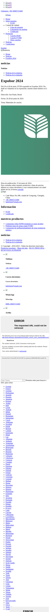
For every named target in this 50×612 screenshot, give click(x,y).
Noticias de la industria (14, 75)
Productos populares (8, 248)
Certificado (14, 32)
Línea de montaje (16, 27)
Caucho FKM (15, 36)
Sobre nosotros (11, 21)
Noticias (9, 42)
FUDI (12, 23)
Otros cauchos (15, 40)
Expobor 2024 (11, 58)
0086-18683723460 (13, 304)
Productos (9, 34)
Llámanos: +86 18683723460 (12, 11)
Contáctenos (10, 44)
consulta (20, 189)
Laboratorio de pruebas (18, 29)
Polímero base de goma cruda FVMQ (19, 226)
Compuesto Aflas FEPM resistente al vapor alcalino (24, 224)
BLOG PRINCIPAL (36, 248)
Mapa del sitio (22, 248)
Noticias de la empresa (14, 73)
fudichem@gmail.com (14, 202)
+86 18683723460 (12, 200)
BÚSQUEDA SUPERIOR (11, 250)
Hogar (8, 19)
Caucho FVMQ (16, 38)
